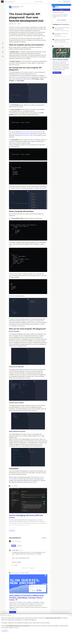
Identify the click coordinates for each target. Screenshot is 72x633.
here (35, 74)
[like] (12, 565)
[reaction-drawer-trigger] (2, 44)
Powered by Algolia (38, 1)
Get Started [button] (4, 630)
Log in (59, 1)
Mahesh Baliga (15, 550)
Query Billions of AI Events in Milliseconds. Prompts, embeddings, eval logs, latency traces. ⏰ (26, 598)
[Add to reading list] (2, 52)
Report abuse (32, 567)
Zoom (22, 6)
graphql (11, 23)
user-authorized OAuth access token (18, 133)
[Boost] (2, 56)
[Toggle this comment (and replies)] (10, 552)
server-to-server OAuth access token (31, 132)
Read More (12, 530)
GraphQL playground (28, 482)
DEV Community (63, 24)
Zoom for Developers (61, 20)
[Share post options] (3, 60)
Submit (13, 545)
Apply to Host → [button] (56, 72)
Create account (66, 1)
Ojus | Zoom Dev (15, 6)
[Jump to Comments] (2, 48)
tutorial (19, 23)
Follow (61, 9)
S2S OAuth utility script (29, 135)
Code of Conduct (25, 567)
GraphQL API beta (19, 27)
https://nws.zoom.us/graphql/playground (20, 77)
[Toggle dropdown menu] (46, 486)
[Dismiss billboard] (69, 615)
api (15, 23)
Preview (19, 545)
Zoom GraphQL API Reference (17, 325)
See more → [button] (12, 612)
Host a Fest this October (60, 59)
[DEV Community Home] (2, 1)
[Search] (6, 2)
